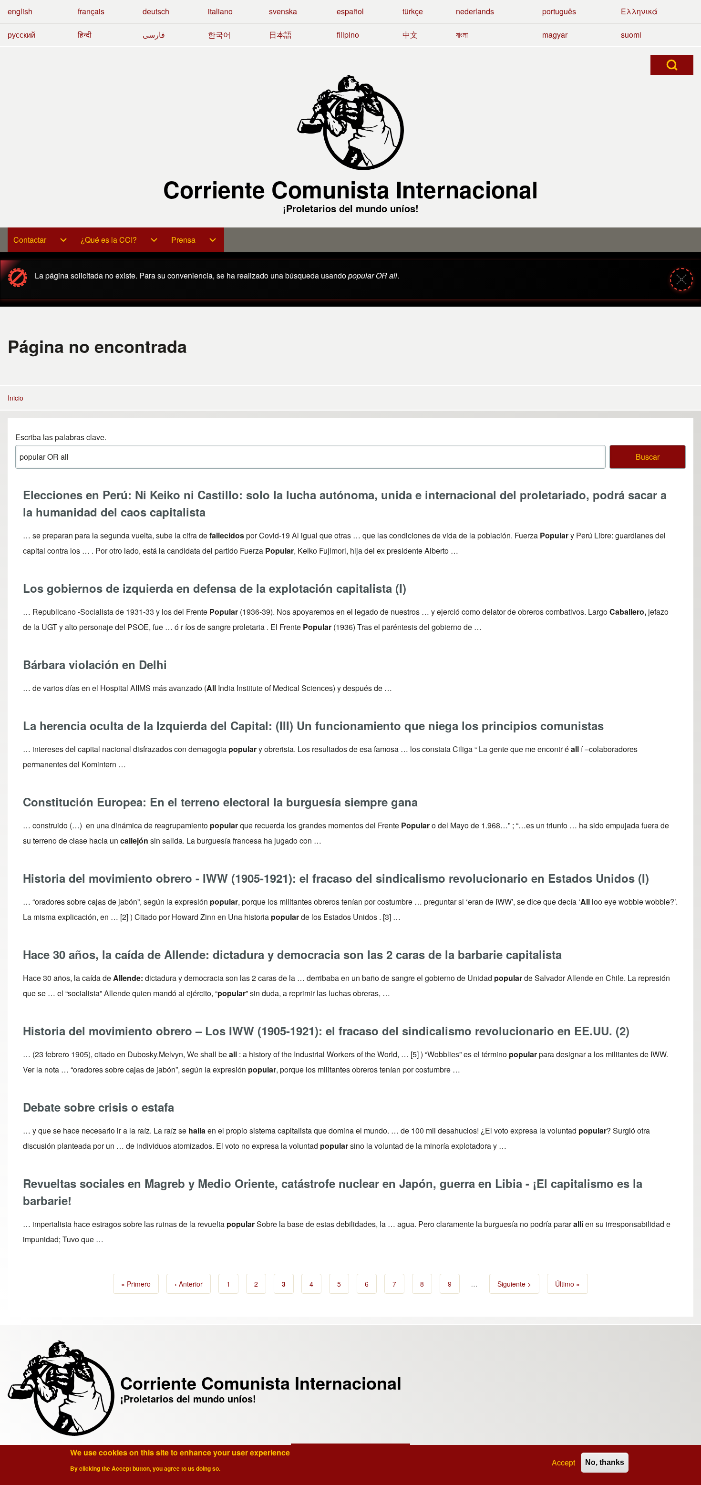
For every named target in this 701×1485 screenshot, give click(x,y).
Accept (563, 1462)
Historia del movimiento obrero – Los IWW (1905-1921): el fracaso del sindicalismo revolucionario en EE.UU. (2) (326, 1030)
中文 (410, 34)
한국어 (219, 34)
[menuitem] (41, 239)
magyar (554, 34)
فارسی (154, 34)
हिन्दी (85, 34)
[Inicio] (350, 122)
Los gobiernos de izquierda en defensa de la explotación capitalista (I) (214, 588)
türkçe (412, 11)
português (559, 11)
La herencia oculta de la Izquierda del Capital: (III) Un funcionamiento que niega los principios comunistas (313, 725)
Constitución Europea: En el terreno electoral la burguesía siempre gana (220, 802)
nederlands (475, 11)
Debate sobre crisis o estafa (98, 1107)
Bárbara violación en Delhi (95, 664)
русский (21, 34)
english (20, 11)
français (91, 11)
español (350, 11)
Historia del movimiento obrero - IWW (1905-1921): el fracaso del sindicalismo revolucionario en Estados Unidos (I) (336, 878)
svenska (283, 11)
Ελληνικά (639, 11)
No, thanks (604, 1462)
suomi (631, 34)
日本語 (280, 34)
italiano (220, 11)
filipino (348, 34)
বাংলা (462, 34)
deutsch (156, 11)
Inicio (15, 397)
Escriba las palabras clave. (60, 437)
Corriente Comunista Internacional (350, 189)
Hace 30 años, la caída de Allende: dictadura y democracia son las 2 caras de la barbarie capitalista (292, 954)
